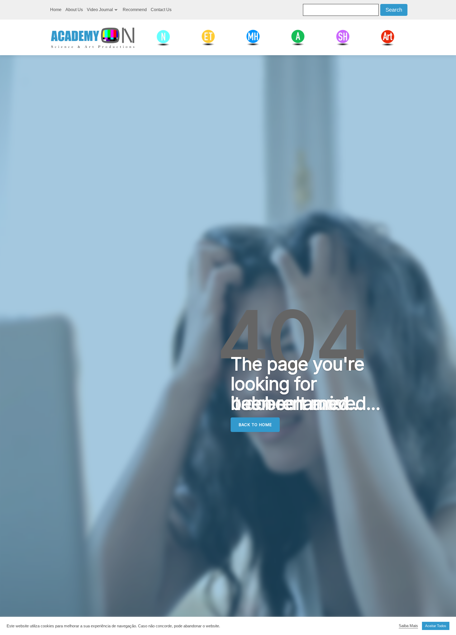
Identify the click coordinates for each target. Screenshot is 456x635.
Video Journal (100, 9)
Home (55, 9)
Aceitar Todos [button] (435, 626)
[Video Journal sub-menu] (117, 9)
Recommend (135, 9)
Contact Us (161, 9)
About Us (74, 9)
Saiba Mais (408, 626)
